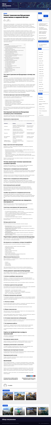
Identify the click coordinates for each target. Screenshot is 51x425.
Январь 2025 (41, 90)
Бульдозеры (5, 13)
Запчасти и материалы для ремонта (43, 104)
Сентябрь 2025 (41, 75)
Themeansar (17, 423)
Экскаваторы (41, 115)
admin (10, 385)
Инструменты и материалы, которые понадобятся (12, 58)
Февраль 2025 (41, 88)
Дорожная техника (42, 101)
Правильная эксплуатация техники (10, 70)
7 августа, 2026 (18, 412)
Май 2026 (40, 58)
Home (4, 8)
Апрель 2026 (41, 60)
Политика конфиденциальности (13, 8)
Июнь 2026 (41, 56)
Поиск (40, 13)
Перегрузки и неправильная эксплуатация (11, 51)
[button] (46, 8)
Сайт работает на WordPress (6, 423)
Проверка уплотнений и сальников (10, 69)
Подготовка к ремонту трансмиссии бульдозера (12, 57)
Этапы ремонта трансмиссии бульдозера (11, 60)
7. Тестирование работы (9, 66)
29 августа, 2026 (7, 412)
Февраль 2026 (41, 65)
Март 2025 (40, 86)
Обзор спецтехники (9, 419)
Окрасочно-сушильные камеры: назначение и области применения (43, 32)
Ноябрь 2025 (41, 71)
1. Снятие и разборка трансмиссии (10, 61)
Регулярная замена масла (9, 68)
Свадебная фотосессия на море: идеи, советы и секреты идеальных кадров (43, 24)
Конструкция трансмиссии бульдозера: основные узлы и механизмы (15, 47)
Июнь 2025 (41, 80)
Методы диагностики (9, 56)
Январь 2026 (41, 67)
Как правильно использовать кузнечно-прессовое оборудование (43, 28)
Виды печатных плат (42, 35)
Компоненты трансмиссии (9, 48)
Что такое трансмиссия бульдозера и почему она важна (13, 45)
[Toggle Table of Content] (24, 44)
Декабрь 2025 (41, 69)
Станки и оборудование (43, 110)
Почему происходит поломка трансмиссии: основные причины (14, 50)
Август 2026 (41, 52)
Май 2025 (40, 82)
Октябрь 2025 (41, 73)
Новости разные (41, 106)
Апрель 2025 (41, 84)
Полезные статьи (42, 108)
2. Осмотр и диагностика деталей (10, 62)
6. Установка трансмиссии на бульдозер (11, 65)
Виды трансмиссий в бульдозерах (10, 49)
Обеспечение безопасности (9, 59)
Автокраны (41, 97)
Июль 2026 (41, 54)
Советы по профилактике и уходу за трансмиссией (12, 67)
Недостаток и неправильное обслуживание (11, 52)
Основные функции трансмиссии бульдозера (11, 46)
